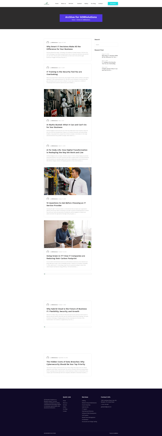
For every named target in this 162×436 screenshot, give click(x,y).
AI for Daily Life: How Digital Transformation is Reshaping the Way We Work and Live (67, 151)
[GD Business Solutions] (46, 3)
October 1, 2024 (62, 304)
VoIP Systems (85, 415)
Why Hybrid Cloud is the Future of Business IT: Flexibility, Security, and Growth (67, 310)
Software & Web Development (89, 413)
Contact (100, 3)
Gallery (86, 3)
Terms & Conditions (113, 433)
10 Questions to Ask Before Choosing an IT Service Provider (66, 204)
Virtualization (85, 419)
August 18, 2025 (62, 42)
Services (71, 3)
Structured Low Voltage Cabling (89, 421)
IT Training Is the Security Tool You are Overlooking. (64, 73)
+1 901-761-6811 (105, 404)
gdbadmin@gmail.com (106, 407)
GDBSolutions (54, 42)
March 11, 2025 (62, 145)
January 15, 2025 (62, 198)
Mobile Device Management (88, 417)
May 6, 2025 (61, 120)
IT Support (84, 409)
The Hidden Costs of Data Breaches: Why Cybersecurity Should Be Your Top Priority (66, 363)
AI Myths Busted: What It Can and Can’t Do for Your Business (67, 126)
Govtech (79, 3)
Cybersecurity (85, 407)
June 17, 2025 (62, 67)
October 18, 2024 (62, 251)
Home (56, 3)
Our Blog (93, 3)
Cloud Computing (86, 405)
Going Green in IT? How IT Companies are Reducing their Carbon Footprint (66, 257)
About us (63, 3)
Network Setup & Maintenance (89, 402)
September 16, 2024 (63, 357)
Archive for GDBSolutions (83, 19)
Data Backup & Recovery (88, 411)
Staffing (84, 400)
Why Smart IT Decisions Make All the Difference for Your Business (64, 47)
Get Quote (113, 3)
